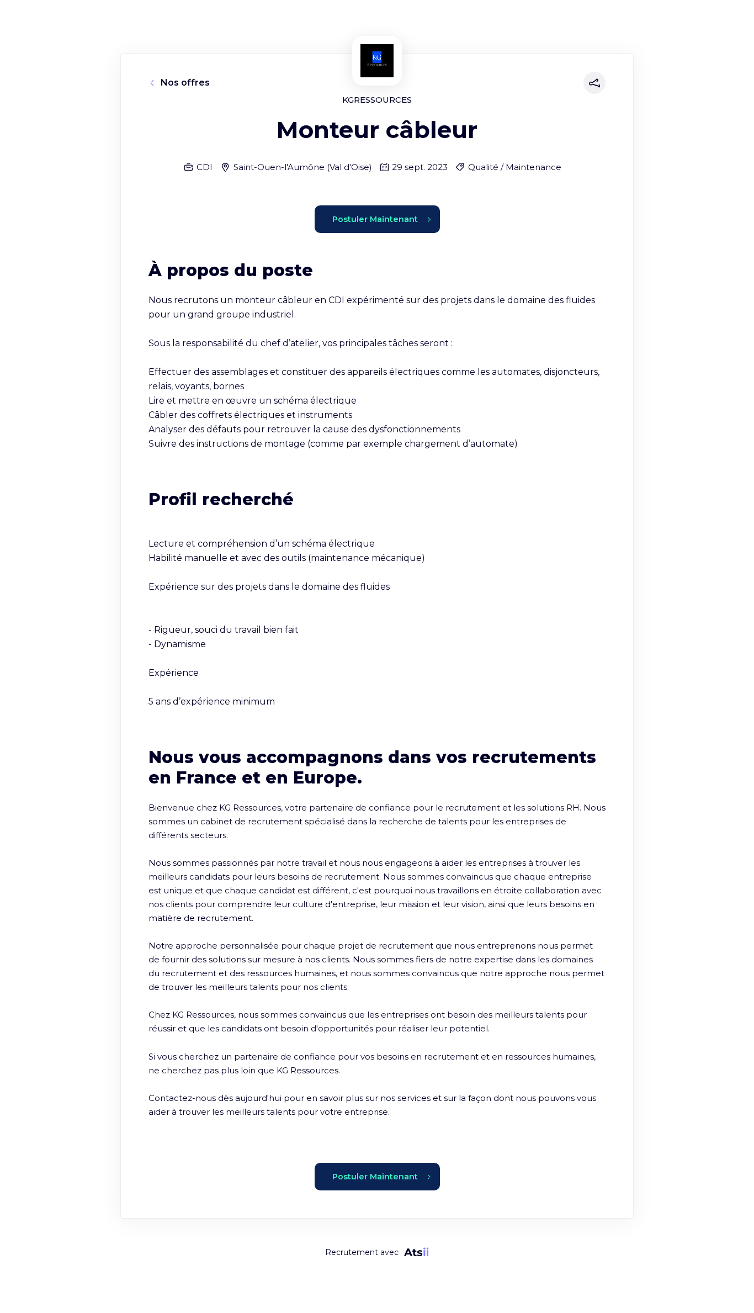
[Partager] (592, 83)
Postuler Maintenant (375, 219)
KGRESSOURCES (377, 99)
